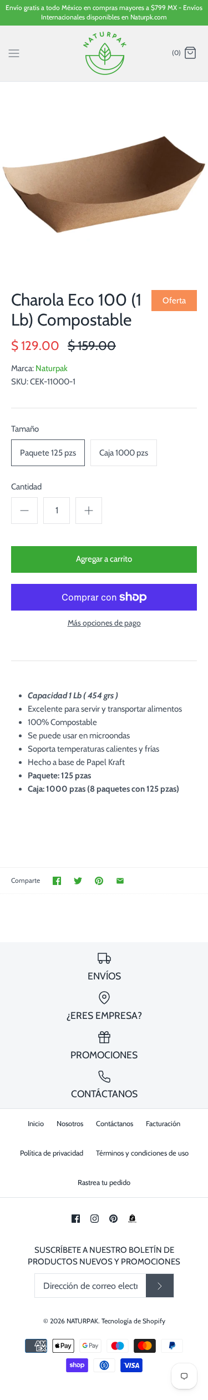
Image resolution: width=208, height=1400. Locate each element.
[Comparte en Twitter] (78, 881)
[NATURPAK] (104, 53)
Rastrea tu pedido (104, 1182)
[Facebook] (76, 1218)
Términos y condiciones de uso (142, 1152)
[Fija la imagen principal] (99, 881)
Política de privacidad (51, 1152)
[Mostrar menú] (14, 53)
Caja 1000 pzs (123, 453)
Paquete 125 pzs (48, 453)
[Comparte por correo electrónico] (120, 881)
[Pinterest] (113, 1218)
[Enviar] (160, 1285)
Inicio (36, 1123)
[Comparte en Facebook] (57, 881)
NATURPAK (82, 1321)
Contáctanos (114, 1123)
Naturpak (51, 368)
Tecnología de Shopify (133, 1321)
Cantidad (26, 487)
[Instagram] (94, 1218)
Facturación (163, 1123)
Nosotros (70, 1123)
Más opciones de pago (104, 623)
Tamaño (25, 429)
